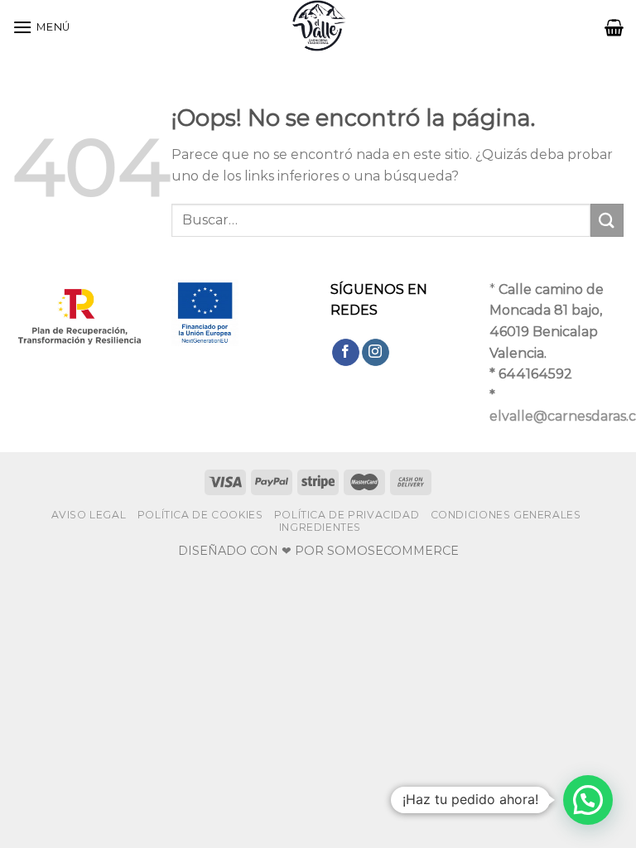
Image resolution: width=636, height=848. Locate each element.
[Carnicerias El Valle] (318, 27)
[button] (588, 800)
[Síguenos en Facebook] (345, 353)
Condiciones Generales (506, 514)
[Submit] (607, 220)
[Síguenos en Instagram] (375, 353)
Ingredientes (320, 527)
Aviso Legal (89, 514)
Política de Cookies (200, 514)
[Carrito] (614, 27)
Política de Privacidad (346, 514)
